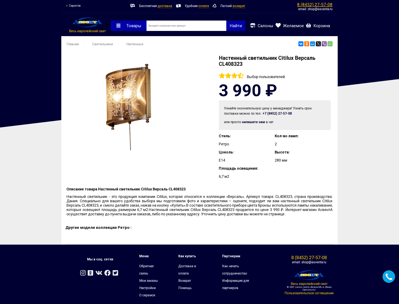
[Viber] (324, 43)
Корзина (321, 25)
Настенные (134, 44)
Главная (72, 44)
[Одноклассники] (306, 43)
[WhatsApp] (330, 43)
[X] (318, 43)
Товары (133, 25)
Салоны (265, 25)
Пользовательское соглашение (309, 293)
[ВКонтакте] (300, 43)
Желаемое (293, 25)
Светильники (102, 44)
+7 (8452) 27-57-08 (277, 113)
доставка (165, 6)
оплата (203, 6)
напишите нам (253, 122)
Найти (236, 25)
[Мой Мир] (312, 43)
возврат (239, 6)
